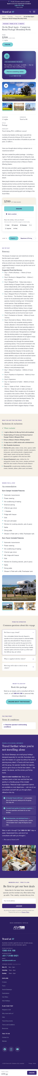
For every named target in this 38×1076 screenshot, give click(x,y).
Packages (10, 16)
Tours (3, 986)
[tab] (7, 606)
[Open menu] (34, 11)
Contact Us (5, 1037)
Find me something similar (15, 72)
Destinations (5, 993)
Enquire (7, 44)
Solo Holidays (6, 1001)
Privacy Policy (25, 912)
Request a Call (6, 1009)
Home (3, 16)
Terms (34, 1063)
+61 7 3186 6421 (10, 955)
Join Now (19, 906)
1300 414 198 (19, 5)
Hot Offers (5, 997)
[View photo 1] (7, 107)
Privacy (30, 1063)
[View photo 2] (19, 107)
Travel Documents (7, 1021)
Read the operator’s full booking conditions (15, 726)
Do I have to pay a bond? (12, 632)
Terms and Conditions (8, 1025)
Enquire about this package (19, 702)
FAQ (3, 1017)
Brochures (5, 1028)
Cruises (4, 982)
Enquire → (13, 238)
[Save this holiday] (6, 86)
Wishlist (4, 1041)
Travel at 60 (18, 16)
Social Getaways (7, 989)
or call (15, 76)
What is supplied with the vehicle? (15, 659)
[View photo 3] (30, 107)
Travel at (8, 11)
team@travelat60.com (9, 960)
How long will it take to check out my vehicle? (15, 666)
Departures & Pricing (26, 238)
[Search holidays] (30, 11)
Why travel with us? (7, 1013)
